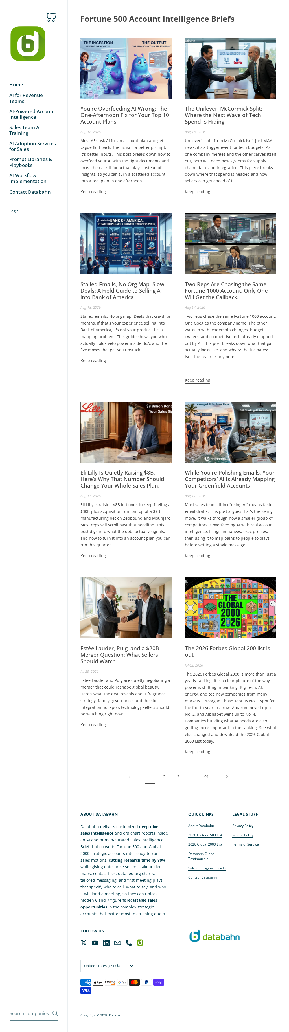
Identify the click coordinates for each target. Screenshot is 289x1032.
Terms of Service (245, 844)
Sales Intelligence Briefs (207, 868)
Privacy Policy (242, 825)
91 (206, 776)
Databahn (116, 1015)
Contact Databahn (202, 877)
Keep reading (93, 191)
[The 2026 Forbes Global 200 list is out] (231, 607)
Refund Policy (242, 835)
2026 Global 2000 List (205, 844)
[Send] (55, 1013)
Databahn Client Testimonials (201, 856)
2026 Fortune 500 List (205, 835)
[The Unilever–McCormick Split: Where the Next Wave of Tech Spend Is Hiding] (231, 68)
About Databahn (201, 825)
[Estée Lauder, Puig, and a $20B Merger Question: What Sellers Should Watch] (126, 607)
